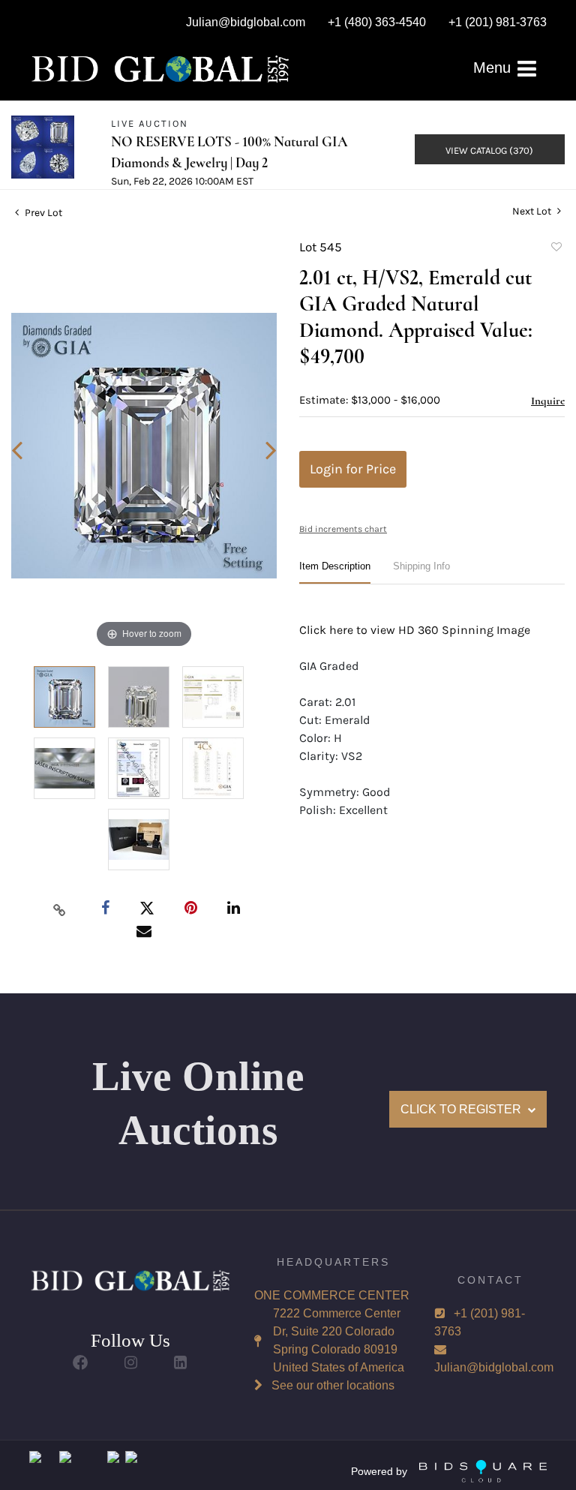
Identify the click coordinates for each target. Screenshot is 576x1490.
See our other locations (333, 1385)
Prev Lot (42, 212)
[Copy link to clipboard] (60, 909)
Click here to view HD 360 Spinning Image (414, 630)
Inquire (548, 400)
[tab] (334, 572)
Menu (494, 67)
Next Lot (533, 211)
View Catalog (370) (489, 150)
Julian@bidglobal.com (494, 1367)
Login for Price (353, 469)
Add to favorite (556, 249)
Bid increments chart (343, 529)
